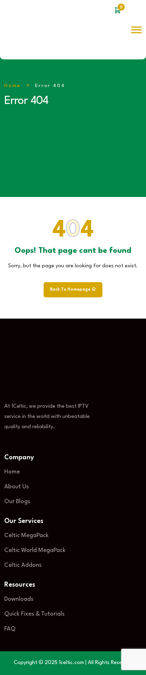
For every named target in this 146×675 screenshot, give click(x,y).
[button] (136, 30)
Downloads (18, 599)
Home (12, 85)
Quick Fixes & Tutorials (34, 614)
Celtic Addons (22, 565)
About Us (16, 487)
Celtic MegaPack (26, 536)
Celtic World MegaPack (35, 550)
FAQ (10, 629)
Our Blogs (17, 502)
